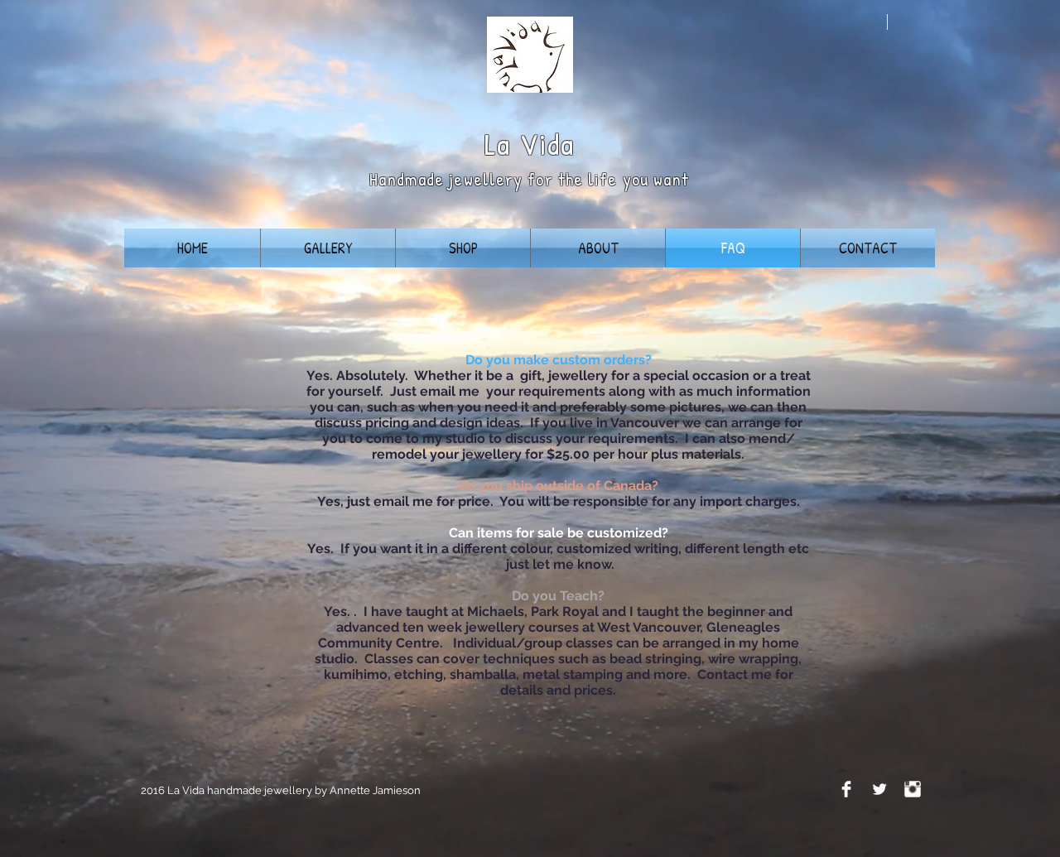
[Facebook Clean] (846, 789)
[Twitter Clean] (879, 789)
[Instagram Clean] (912, 789)
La (498, 144)
